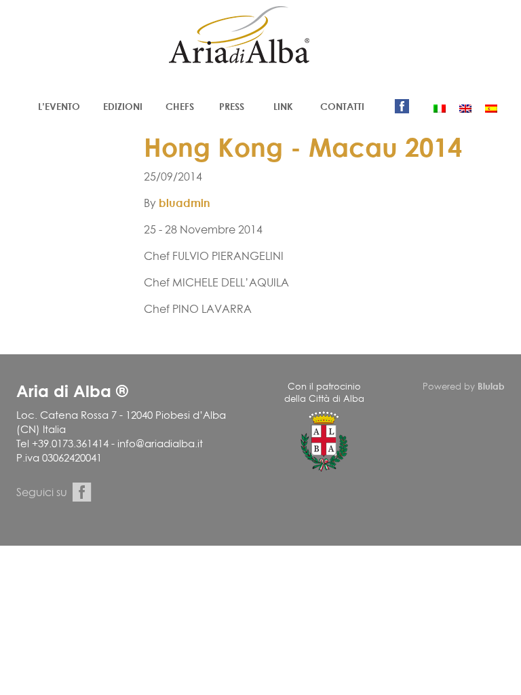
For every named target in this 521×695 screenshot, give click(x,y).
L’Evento (59, 106)
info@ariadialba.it (160, 443)
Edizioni (122, 106)
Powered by (464, 386)
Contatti (342, 106)
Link (283, 106)
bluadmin (184, 203)
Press (231, 106)
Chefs (180, 106)
